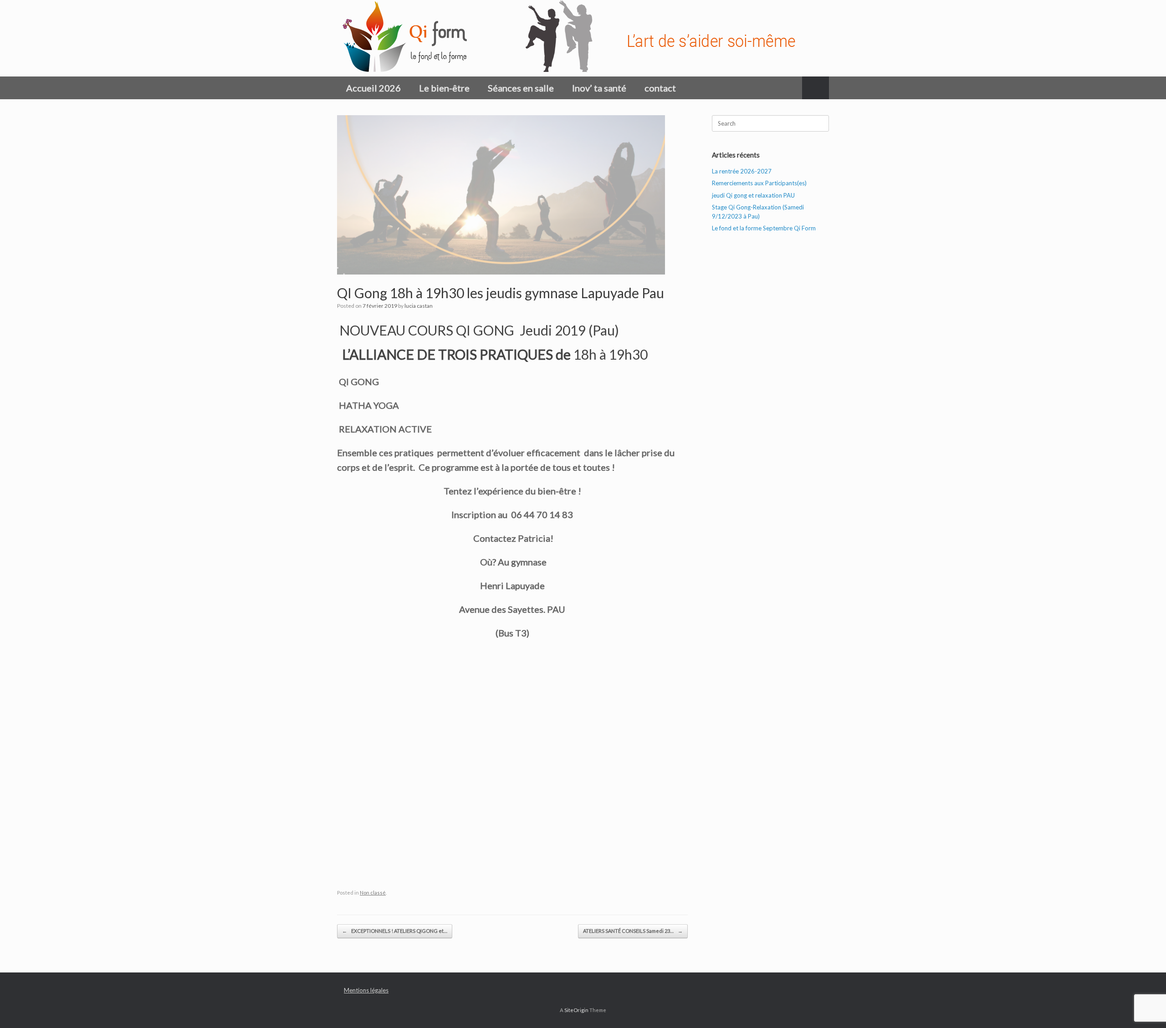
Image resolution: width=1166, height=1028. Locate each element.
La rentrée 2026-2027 (742, 171)
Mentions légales (366, 990)
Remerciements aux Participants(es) (759, 183)
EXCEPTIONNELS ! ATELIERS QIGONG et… (394, 931)
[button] (815, 87)
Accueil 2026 (373, 87)
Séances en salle (521, 87)
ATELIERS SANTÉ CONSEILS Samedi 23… (633, 931)
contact (660, 87)
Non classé (373, 893)
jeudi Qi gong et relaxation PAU (753, 195)
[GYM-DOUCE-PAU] (576, 38)
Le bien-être (444, 87)
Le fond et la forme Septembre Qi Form (764, 228)
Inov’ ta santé (599, 87)
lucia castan (418, 305)
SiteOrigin (576, 1010)
